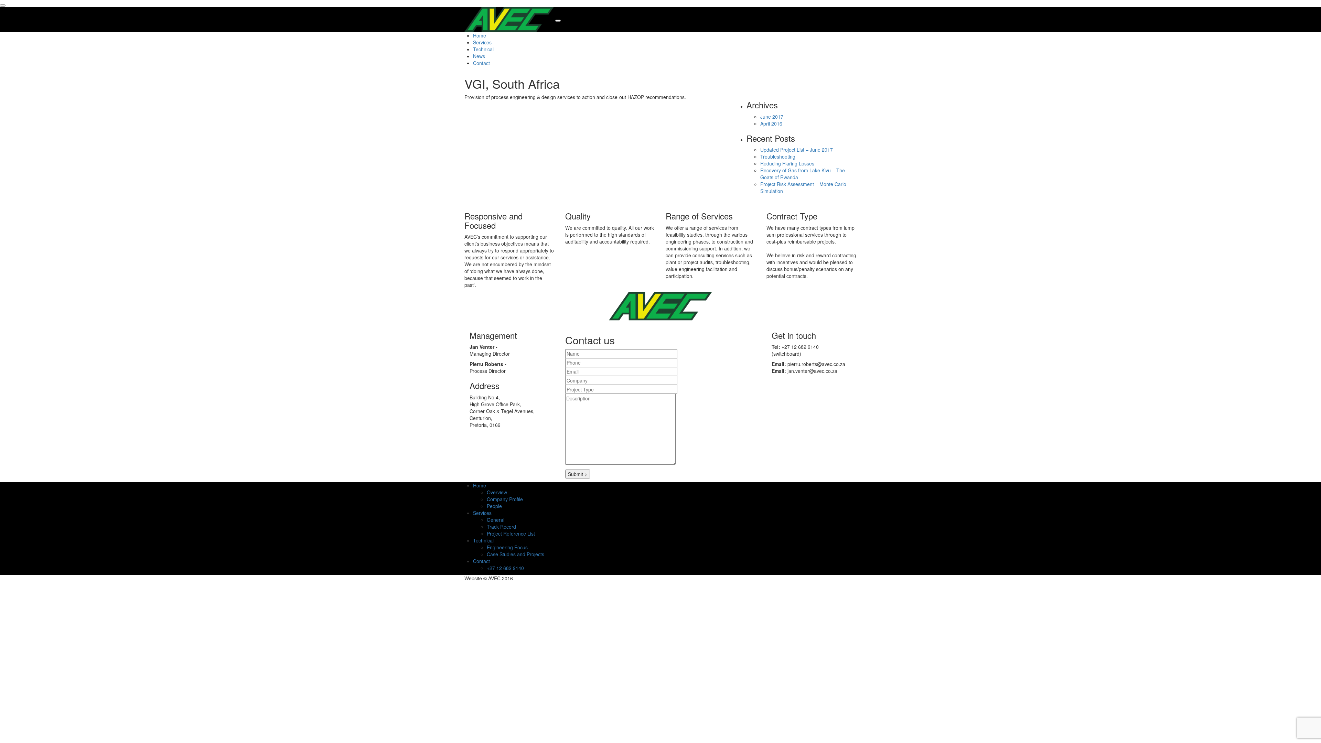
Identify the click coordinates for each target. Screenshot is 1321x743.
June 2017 (771, 116)
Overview (497, 492)
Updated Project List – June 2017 (796, 149)
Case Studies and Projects (515, 554)
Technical (483, 49)
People (494, 506)
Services (482, 42)
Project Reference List (511, 533)
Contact (481, 63)
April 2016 (771, 123)
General (495, 519)
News (479, 56)
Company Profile (505, 499)
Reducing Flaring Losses (787, 163)
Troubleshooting (777, 156)
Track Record (501, 526)
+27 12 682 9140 (505, 567)
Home (479, 35)
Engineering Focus (507, 547)
